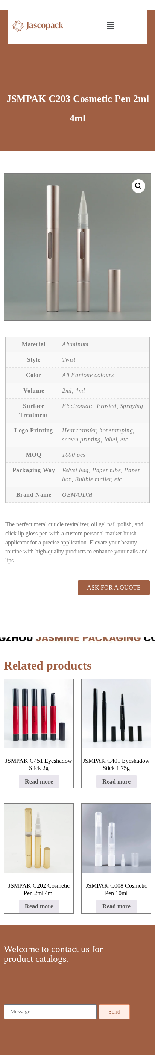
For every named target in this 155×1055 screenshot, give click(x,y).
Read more (39, 781)
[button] (111, 25)
